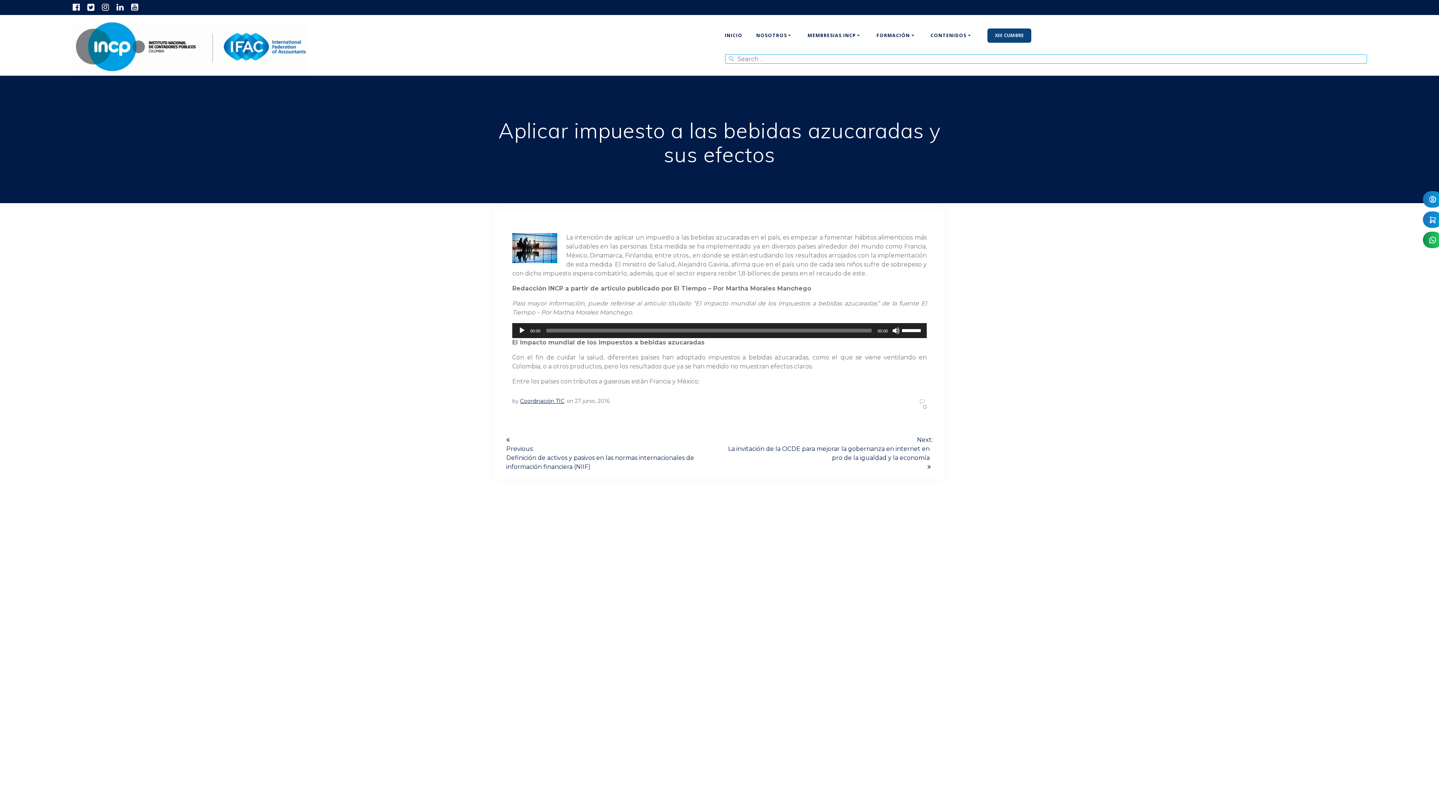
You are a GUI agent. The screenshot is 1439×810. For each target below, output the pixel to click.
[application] (719, 330)
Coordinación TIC (542, 401)
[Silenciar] (896, 330)
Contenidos (948, 35)
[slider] (912, 330)
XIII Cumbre (1009, 35)
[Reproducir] (522, 330)
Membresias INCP (832, 35)
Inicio (733, 35)
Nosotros (771, 35)
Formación (893, 35)
